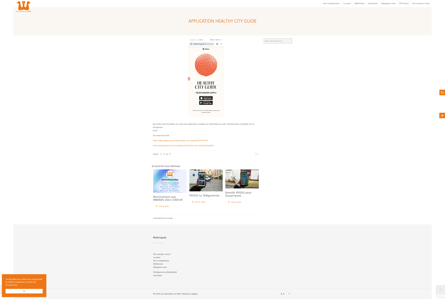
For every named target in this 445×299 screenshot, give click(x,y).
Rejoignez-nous (160, 267)
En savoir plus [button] (11, 285)
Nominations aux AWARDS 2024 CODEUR (167, 198)
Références (158, 264)
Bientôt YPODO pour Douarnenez (238, 194)
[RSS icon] (284, 294)
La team (156, 257)
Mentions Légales (190, 294)
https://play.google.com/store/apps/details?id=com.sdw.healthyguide (183, 145)
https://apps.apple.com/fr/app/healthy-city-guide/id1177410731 (180, 140)
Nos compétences (161, 260)
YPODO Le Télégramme (204, 195)
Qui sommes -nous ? (162, 254)
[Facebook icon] (281, 294)
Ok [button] (24, 291)
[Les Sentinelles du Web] (24, 6)
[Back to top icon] (289, 293)
